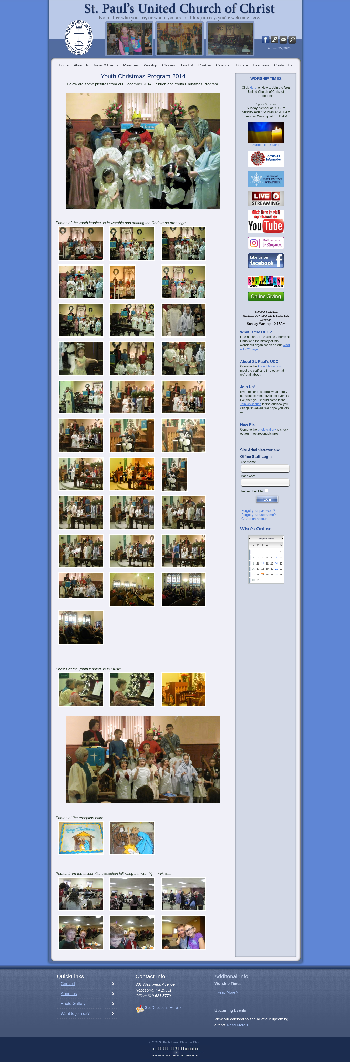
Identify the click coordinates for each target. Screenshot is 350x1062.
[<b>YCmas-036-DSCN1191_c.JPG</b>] (183, 551)
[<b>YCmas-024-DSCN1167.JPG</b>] (183, 435)
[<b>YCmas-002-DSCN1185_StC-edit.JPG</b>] (81, 243)
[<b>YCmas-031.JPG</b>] (132, 512)
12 (267, 563)
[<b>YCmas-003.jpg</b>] (132, 243)
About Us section (269, 366)
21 (276, 569)
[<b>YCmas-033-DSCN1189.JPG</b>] (183, 512)
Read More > (228, 992)
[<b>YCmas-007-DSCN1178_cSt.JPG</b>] (122, 282)
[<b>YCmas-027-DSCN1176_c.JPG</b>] (174, 474)
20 (272, 569)
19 (267, 569)
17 (258, 569)
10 (258, 563)
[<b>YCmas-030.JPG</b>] (81, 512)
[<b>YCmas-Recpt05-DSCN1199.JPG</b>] (81, 932)
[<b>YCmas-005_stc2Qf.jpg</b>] (81, 281)
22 (281, 569)
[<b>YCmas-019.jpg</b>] (81, 397)
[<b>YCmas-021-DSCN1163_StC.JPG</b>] (183, 397)
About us (69, 994)
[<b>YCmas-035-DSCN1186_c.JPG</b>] (132, 551)
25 (262, 574)
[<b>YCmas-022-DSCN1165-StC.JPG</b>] (81, 435)
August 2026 (266, 538)
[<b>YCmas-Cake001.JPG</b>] (81, 838)
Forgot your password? (258, 511)
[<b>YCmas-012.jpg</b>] (132, 320)
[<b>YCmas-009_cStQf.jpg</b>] (183, 281)
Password (248, 476)
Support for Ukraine (266, 145)
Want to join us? (75, 1013)
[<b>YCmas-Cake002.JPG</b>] (132, 838)
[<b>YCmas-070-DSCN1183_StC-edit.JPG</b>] (81, 585)
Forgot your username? (258, 515)
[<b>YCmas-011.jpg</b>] (81, 320)
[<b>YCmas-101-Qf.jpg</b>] (183, 589)
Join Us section (250, 404)
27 (272, 574)
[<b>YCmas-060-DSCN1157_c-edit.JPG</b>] (183, 689)
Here (253, 87)
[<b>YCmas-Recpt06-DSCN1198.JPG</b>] (132, 932)
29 (281, 574)
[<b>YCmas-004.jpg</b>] (183, 243)
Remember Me (252, 491)
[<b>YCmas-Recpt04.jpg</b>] (183, 894)
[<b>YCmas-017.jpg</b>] (132, 358)
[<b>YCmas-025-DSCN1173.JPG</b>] (81, 474)
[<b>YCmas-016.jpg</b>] (81, 358)
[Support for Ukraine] (266, 132)
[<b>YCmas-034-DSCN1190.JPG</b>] (81, 551)
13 (272, 563)
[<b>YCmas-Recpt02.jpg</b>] (81, 894)
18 (262, 569)
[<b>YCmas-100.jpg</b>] (132, 589)
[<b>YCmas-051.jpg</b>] (132, 689)
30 (253, 580)
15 (281, 563)
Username (248, 462)
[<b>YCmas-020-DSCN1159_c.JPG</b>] (132, 397)
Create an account (255, 519)
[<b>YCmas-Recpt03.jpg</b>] (132, 894)
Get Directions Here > (163, 1008)
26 (267, 574)
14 (276, 563)
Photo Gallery (73, 1003)
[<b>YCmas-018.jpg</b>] (183, 358)
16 (253, 569)
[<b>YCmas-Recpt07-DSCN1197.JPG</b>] (183, 932)
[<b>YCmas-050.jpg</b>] (81, 689)
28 (276, 574)
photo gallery (267, 429)
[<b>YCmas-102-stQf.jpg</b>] (81, 627)
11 (262, 563)
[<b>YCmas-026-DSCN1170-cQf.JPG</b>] (132, 474)
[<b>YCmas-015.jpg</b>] (183, 320)
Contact (68, 984)
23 (253, 574)
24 (258, 574)
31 (258, 580)
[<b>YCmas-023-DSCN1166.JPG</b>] (132, 435)
